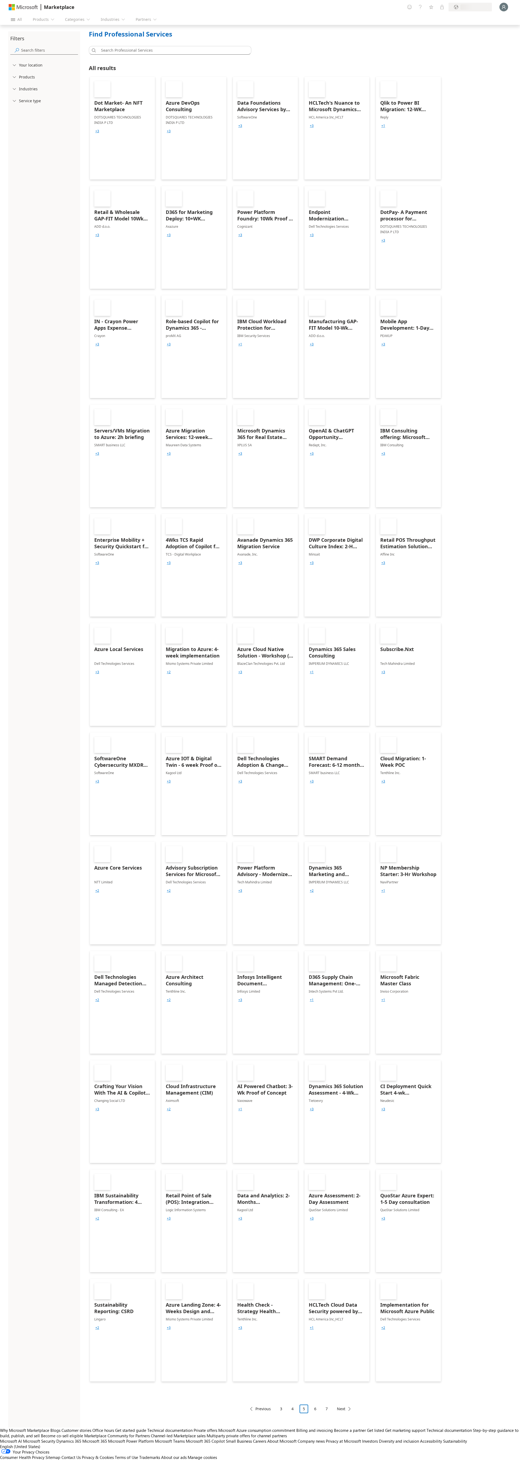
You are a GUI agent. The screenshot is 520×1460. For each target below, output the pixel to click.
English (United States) (20, 1446)
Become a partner (350, 1430)
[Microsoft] (23, 7)
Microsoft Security (39, 1441)
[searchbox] (49, 50)
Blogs (55, 1430)
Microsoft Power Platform (131, 1441)
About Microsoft (282, 1441)
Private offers (205, 1430)
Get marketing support (405, 1430)
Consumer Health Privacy (22, 1457)
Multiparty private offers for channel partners (247, 1435)
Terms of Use (126, 1457)
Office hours (103, 1430)
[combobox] (172, 50)
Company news (311, 1441)
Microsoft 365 (94, 1441)
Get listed (375, 1430)
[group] (97, 131)
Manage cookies (202, 1457)
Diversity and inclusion (399, 1441)
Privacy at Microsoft (343, 1441)
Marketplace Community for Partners (117, 1435)
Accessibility (431, 1441)
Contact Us (71, 1457)
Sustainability (455, 1441)
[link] (122, 128)
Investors (370, 1441)
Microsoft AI (11, 1441)
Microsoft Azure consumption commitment (257, 1430)
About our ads (174, 1457)
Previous (263, 1408)
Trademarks (149, 1457)
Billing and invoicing (314, 1430)
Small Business (239, 1441)
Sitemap (53, 1457)
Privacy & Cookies (98, 1457)
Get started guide (130, 1430)
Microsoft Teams (170, 1441)
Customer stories (76, 1430)
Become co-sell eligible (62, 1435)
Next (341, 1408)
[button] (93, 50)
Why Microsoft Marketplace (24, 1430)
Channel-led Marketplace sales (178, 1435)
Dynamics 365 (68, 1441)
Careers (259, 1441)
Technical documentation (170, 1430)
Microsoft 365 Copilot (205, 1441)
